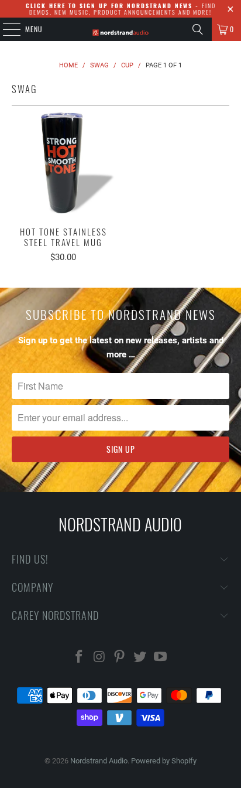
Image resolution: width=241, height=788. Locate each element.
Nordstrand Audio (99, 760)
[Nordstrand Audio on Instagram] (99, 657)
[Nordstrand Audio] (120, 29)
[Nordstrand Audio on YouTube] (161, 657)
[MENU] (5, 29)
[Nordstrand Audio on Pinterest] (120, 657)
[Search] (198, 29)
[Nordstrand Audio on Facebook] (79, 657)
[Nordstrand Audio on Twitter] (140, 657)
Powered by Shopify (164, 760)
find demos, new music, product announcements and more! (121, 8)
